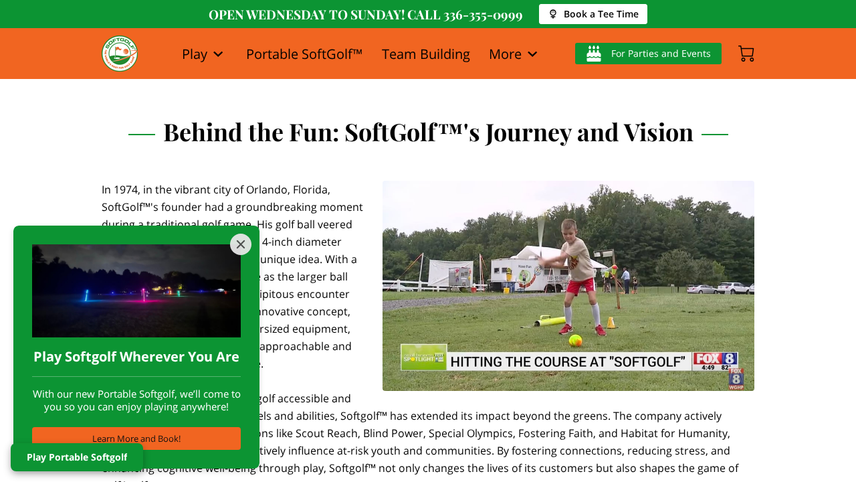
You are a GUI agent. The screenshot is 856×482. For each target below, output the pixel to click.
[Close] (240, 244)
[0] (746, 54)
